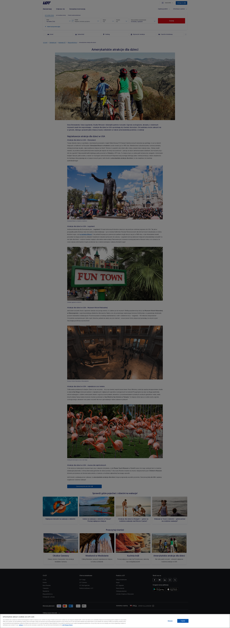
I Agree (183, 621)
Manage (170, 621)
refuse (21, 625)
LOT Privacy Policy (67, 625)
